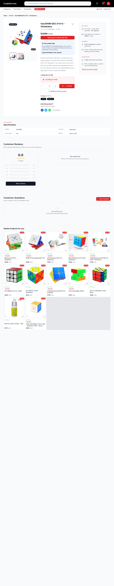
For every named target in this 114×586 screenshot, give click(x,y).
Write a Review (20, 183)
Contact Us (107, 9)
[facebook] (42, 110)
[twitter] (45, 110)
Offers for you (39, 9)
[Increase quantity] (56, 86)
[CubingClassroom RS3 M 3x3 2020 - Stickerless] (99, 247)
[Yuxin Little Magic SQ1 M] (78, 280)
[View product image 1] (12, 56)
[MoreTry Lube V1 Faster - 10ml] (14, 313)
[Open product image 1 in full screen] (22, 36)
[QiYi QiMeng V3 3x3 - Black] (14, 280)
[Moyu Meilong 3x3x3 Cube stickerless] (78, 247)
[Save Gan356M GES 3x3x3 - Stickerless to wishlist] (73, 24)
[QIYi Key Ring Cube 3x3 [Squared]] (57, 247)
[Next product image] (34, 37)
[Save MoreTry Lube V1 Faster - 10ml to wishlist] (6, 316)
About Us (99, 9)
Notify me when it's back (58, 91)
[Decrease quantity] (43, 86)
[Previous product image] (11, 37)
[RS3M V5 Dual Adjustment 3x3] (35, 247)
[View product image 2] (20, 56)
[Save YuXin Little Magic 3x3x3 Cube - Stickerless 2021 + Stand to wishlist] (27, 316)
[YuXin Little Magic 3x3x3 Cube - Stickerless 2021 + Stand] (35, 313)
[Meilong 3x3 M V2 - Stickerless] (14, 247)
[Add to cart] (23, 250)
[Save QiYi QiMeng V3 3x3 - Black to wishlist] (6, 283)
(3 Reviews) (51, 29)
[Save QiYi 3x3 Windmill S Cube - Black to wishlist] (91, 283)
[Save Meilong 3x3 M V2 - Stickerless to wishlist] (6, 250)
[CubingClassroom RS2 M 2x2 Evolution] (57, 280)
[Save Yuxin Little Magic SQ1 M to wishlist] (70, 283)
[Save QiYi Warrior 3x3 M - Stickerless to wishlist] (27, 283)
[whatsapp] (49, 110)
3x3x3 (11, 15)
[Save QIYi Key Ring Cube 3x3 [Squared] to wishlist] (48, 250)
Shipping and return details (90, 69)
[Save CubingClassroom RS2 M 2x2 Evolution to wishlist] (48, 283)
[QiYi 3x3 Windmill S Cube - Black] (99, 280)
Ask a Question (104, 199)
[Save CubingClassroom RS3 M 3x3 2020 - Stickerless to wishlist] (91, 250)
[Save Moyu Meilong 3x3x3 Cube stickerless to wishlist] (70, 250)
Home (5, 15)
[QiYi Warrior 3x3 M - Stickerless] (35, 280)
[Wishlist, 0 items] (97, 3)
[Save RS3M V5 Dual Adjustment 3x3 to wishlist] (27, 250)
